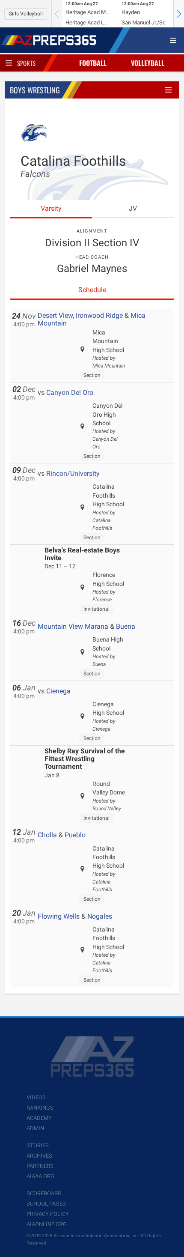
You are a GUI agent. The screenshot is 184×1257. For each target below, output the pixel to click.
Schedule (92, 290)
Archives (39, 1155)
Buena (125, 626)
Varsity (51, 208)
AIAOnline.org (47, 1224)
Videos (36, 1097)
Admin (35, 1128)
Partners (40, 1166)
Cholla (47, 835)
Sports (26, 63)
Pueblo (75, 835)
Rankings (40, 1108)
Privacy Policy (48, 1214)
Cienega (58, 691)
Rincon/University (73, 473)
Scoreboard (44, 1193)
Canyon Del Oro (69, 392)
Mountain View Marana (73, 626)
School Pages (46, 1203)
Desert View (55, 315)
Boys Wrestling (35, 90)
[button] (179, 13)
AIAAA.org (40, 1176)
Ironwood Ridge (99, 315)
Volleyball (147, 63)
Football (93, 63)
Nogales (99, 916)
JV (133, 208)
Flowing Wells (59, 916)
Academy (39, 1118)
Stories (38, 1145)
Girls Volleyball (26, 14)
